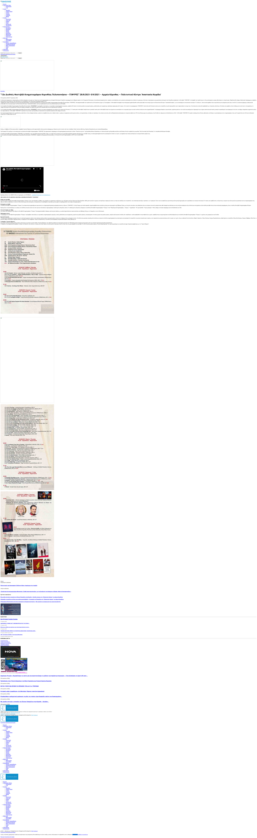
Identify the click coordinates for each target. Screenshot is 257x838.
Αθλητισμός (9, 39)
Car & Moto (8, 40)
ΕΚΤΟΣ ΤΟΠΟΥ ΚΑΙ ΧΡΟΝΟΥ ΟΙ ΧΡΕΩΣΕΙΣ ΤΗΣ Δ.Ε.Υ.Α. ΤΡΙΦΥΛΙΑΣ (20, 686)
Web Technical (34, 715)
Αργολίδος (8, 28)
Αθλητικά (5, 38)
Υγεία (7, 23)
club (7, 48)
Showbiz (8, 10)
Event (7, 47)
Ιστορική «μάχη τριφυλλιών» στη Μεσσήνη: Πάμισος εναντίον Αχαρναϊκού (22, 691)
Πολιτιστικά (9, 36)
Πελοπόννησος (6, 26)
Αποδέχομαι (75, 834)
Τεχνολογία (8, 25)
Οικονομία (8, 19)
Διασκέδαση (5, 41)
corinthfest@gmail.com (36, 195)
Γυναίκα (8, 14)
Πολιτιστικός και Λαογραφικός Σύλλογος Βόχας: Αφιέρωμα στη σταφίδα (19, 585)
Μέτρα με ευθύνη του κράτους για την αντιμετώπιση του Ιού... (15, 627)
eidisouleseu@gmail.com (15, 712)
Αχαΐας (7, 30)
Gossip (4, 9)
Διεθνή (7, 21)
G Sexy (7, 12)
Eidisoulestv (5, 49)
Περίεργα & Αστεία (10, 44)
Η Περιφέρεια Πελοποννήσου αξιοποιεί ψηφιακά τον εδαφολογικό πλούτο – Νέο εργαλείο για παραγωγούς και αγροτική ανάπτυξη (31, 601)
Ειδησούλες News (7, 5)
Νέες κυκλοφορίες (10, 45)
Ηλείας (7, 31)
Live (7, 7)
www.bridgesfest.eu (46, 195)
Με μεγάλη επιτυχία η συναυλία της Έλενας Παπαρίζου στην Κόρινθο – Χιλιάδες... (25, 701)
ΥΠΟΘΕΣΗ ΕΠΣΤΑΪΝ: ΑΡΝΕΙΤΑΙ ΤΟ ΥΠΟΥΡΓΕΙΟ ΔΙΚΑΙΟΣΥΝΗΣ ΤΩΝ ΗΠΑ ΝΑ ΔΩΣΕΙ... (18, 630)
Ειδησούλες (9, 6)
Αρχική (4, 4)
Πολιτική (8, 20)
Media (7, 16)
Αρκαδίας (8, 29)
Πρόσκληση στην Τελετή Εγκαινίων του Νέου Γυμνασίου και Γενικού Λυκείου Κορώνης (26, 681)
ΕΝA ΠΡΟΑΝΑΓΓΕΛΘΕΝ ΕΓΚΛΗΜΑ (9, 619)
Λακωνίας (8, 35)
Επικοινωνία (6, 50)
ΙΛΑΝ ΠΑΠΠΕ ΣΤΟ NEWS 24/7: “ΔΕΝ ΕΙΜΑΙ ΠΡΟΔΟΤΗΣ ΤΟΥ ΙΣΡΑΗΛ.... (15, 623)
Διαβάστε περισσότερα (83, 834)
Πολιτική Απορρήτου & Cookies (7, 836)
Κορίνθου (8, 33)
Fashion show (9, 11)
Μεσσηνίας (8, 34)
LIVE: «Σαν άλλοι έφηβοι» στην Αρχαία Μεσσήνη (11, 634)
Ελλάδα (4, 17)
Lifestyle (8, 15)
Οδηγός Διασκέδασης (11, 43)
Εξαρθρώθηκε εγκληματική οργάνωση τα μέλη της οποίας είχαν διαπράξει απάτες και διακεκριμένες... (31, 696)
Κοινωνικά (8, 24)
